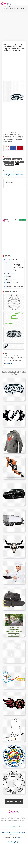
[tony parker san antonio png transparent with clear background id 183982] (14, 467)
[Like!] (7, 148)
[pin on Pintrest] (23, 380)
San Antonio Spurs (9, 161)
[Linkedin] (18, 842)
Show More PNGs (13, 801)
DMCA (23, 832)
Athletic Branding (9, 164)
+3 (17, 164)
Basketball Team (17, 159)
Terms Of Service (6, 832)
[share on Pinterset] (20, 148)
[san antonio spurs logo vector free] (14, 389)
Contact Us (9, 363)
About (5, 826)
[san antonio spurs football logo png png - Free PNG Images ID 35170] (14, 334)
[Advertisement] (14, 27)
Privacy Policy (16, 832)
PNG (10, 7)
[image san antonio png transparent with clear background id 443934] (14, 651)
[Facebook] (13, 148)
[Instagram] (15, 842)
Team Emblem (19, 161)
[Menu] (25, 2)
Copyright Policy (13, 826)
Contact (21, 826)
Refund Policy (13, 834)
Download (23, 219)
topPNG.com (18, 837)
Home (5, 7)
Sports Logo (7, 159)
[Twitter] (8, 842)
